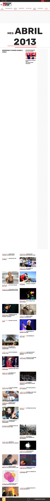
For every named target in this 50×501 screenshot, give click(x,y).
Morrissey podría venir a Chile (12, 51)
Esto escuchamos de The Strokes (30, 51)
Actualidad (28, 8)
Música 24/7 (15, 9)
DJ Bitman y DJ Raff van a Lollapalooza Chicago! (31, 62)
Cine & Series (34, 9)
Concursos (40, 8)
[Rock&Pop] (7, 4)
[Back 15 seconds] (26, 499)
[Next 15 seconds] (31, 499)
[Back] (24, 499)
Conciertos (21, 8)
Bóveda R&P (46, 9)
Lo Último (2, 9)
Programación (8, 8)
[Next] (33, 499)
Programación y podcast (40, 499)
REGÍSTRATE (47, 0)
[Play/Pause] (28, 499)
